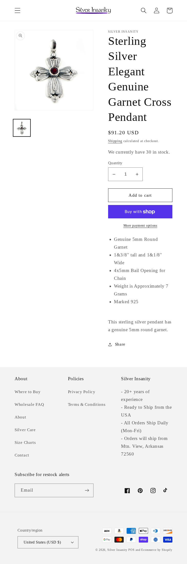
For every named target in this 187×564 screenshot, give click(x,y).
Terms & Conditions (87, 404)
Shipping (115, 141)
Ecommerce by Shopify (156, 550)
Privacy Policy (81, 391)
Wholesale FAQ (29, 404)
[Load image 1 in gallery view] (21, 127)
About (20, 417)
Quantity (115, 163)
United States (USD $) (42, 542)
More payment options (140, 225)
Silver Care (25, 430)
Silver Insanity (117, 550)
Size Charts (25, 442)
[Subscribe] (86, 490)
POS (131, 550)
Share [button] (120, 344)
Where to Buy (28, 391)
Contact (22, 455)
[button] (17, 10)
